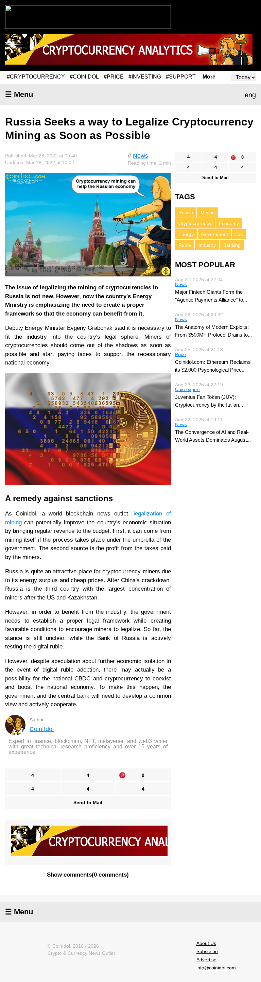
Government (214, 234)
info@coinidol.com (216, 967)
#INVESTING (144, 77)
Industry (207, 245)
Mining (208, 212)
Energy (186, 234)
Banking (232, 245)
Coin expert (187, 389)
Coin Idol (42, 729)
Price (180, 354)
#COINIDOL (84, 77)
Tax (239, 234)
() (88, 874)
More (209, 77)
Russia (185, 212)
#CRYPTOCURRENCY (36, 77)
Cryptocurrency (194, 223)
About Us (206, 943)
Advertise (206, 959)
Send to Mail (87, 802)
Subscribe (207, 951)
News (140, 155)
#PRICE (114, 77)
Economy (229, 223)
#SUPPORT (181, 77)
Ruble (184, 245)
